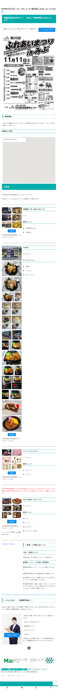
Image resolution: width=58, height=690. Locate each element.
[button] (53, 389)
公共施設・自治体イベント (16, 669)
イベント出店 (5, 669)
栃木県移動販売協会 (33, 671)
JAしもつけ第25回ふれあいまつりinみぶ (38, 669)
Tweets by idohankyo (8, 544)
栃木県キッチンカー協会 (21, 671)
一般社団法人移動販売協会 (8, 671)
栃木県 (25, 669)
